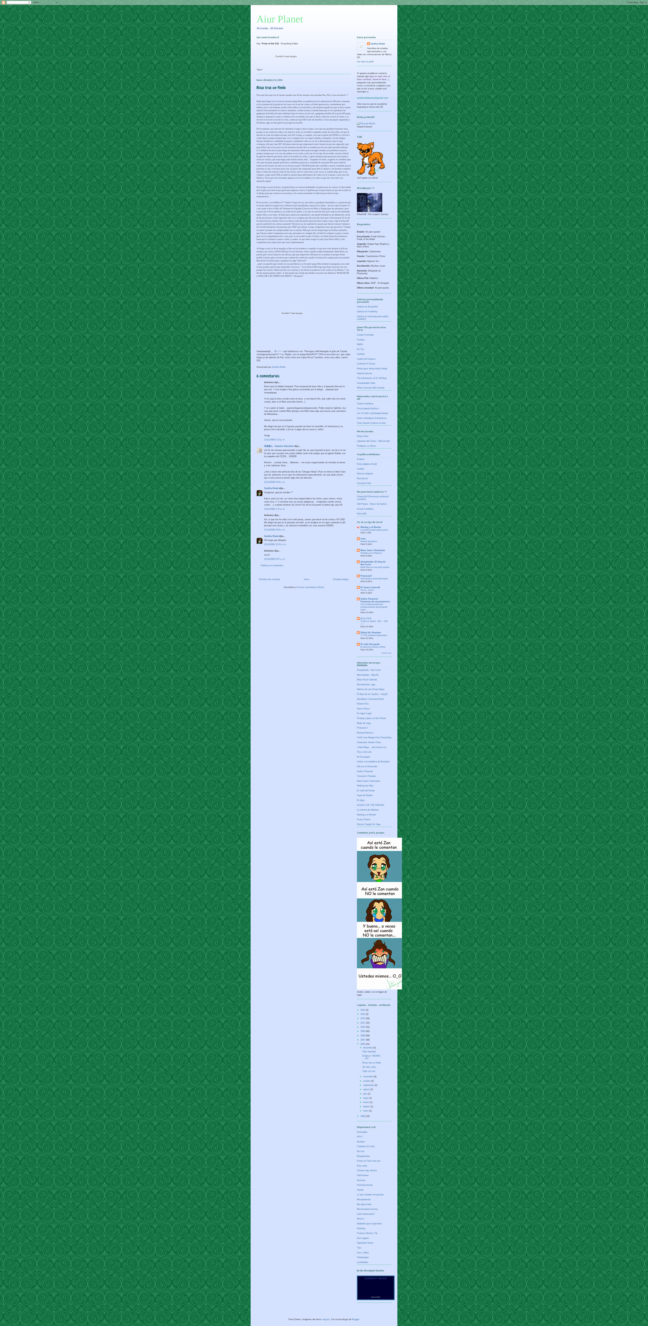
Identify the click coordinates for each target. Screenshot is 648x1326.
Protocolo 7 (362, 728)
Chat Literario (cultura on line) (371, 423)
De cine (360, 1151)
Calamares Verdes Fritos (369, 742)
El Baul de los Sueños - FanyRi (372, 694)
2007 (363, 1040)
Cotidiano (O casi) (365, 1146)
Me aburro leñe (364, 1204)
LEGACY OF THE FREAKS (370, 805)
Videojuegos (363, 1257)
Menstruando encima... (368, 1209)
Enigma (360, 459)
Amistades (362, 1132)
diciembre (368, 1047)
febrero (367, 1106)
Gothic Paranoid (365, 771)
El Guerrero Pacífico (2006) (372, 647)
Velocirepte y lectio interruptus (374, 579)
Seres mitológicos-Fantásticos (372, 418)
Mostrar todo (387, 653)
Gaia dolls (362, 513)
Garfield (360, 354)
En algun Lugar (364, 713)
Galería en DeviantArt (367, 306)
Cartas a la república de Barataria (373, 761)
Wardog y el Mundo (370, 527)
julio (365, 1093)
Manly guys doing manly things (372, 368)
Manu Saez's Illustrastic (372, 550)
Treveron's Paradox (366, 776)
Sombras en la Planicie (371, 553)
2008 (363, 1035)
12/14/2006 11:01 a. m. (275, 544)
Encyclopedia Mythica (368, 408)
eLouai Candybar (365, 509)
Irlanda (360, 1190)
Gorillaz (360, 469)
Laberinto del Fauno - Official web (373, 441)
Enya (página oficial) (367, 464)
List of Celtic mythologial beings (372, 413)
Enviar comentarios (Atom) (311, 587)
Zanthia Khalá (271, 488)
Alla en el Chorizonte (367, 766)
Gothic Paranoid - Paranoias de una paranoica (375, 600)
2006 (363, 1044)
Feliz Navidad (369, 1051)
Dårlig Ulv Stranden (370, 632)
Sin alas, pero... (370, 1067)
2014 (363, 1010)
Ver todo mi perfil (365, 61)
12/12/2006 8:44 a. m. (274, 482)
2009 (363, 1031)
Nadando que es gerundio (369, 1223)
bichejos (361, 1141)
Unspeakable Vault (366, 383)
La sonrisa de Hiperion (368, 810)
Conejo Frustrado (365, 335)
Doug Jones (363, 436)
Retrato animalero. (368, 541)
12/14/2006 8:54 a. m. (274, 529)
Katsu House (363, 708)
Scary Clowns (363, 819)
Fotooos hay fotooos (367, 1170)
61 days (361, 800)
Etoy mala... (363, 1165)
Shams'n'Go (363, 703)
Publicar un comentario (272, 565)
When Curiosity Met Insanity (371, 387)
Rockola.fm (362, 478)
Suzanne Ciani (364, 483)
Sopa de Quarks (365, 795)
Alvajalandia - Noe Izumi (369, 670)
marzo (366, 1102)
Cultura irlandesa (365, 403)
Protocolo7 (366, 576)
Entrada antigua (340, 579)
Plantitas (361, 1228)
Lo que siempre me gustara (370, 1194)
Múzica (360, 1218)
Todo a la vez (368, 1071)
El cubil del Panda (366, 790)
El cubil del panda (370, 644)
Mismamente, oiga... (367, 684)
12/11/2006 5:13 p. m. (274, 439)
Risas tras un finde (371, 1062)
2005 (363, 1116)
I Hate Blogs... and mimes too (371, 747)
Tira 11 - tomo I (367, 590)
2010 (363, 1027)
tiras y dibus (363, 1252)
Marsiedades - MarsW (367, 675)
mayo (366, 1098)
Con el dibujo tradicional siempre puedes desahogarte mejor (373, 607)
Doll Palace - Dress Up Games (372, 504)
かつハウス (365, 618)
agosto (366, 1089)
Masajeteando (364, 1199)
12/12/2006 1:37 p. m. (274, 509)
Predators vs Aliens (366, 446)
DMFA (360, 344)
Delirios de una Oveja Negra (370, 689)
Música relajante (365, 473)
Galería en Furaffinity (367, 311)
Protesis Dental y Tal (367, 1233)
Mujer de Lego (364, 723)
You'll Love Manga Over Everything (374, 737)
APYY (360, 1136)
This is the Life (364, 752)
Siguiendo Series (365, 1243)
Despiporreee (363, 1156)
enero (366, 1110)
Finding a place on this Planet (371, 718)
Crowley (361, 339)
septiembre (369, 1085)
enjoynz (326, 1319)
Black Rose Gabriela (367, 679)
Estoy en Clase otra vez (369, 1161)
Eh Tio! (360, 349)
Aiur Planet (279, 19)
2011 (363, 1022)
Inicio (306, 579)
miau (363, 538)
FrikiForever (363, 1175)
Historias (361, 1180)
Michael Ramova (365, 732)
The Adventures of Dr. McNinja (372, 378)
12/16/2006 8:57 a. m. (274, 559)
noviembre (368, 1076)
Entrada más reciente (269, 579)
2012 (363, 1018)
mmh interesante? (365, 1214)
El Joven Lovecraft (370, 587)
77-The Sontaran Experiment (373, 635)
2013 (363, 1014)
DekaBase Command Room (370, 699)
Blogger (355, 1319)
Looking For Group (366, 363)
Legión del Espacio (366, 359)
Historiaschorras (365, 1185)
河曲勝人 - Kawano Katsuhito (279, 446)
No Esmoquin (363, 757)
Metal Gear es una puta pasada (374, 567)
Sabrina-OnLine (364, 373)
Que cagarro (363, 1238)
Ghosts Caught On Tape (369, 824)
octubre (367, 1081)
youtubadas (362, 1262)
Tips (359, 1247)
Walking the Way (365, 785)
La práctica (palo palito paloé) (374, 530)
